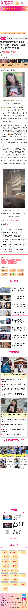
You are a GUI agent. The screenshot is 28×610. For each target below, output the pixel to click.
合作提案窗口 (16, 598)
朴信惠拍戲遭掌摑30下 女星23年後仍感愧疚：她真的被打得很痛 (10, 65)
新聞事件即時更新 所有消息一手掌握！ (12, 233)
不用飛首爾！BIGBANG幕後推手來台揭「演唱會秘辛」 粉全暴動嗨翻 (17, 65)
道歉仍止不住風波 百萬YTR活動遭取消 (12, 230)
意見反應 (4, 600)
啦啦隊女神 (9, 100)
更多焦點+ (14, 538)
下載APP (4, 270)
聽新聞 (2, 38)
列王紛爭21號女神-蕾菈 (13, 220)
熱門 (23, 8)
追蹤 (3, 274)
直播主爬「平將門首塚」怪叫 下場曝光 (13, 385)
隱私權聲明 (14, 596)
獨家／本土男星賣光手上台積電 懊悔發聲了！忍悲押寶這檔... (12, 250)
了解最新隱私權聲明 (15, 607)
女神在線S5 (10, 224)
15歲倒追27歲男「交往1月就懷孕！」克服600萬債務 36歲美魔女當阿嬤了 (10, 465)
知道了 (24, 607)
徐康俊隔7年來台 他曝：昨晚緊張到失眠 (14, 421)
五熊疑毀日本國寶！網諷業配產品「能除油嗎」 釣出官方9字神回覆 (23, 460)
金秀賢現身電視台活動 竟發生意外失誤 (13, 425)
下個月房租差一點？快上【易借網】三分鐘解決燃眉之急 (11, 240)
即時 (18, 8)
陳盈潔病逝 (11, 8)
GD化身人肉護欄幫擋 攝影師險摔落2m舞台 (14, 430)
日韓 (7, 36)
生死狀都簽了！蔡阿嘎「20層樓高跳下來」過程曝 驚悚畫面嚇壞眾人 (24, 65)
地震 (17, 110)
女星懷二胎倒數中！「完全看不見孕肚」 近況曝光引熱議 (3, 65)
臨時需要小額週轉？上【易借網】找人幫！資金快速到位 (11, 245)
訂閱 (11, 270)
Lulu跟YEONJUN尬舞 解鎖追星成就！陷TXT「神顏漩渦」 (9, 460)
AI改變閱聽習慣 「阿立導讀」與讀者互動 (18, 517)
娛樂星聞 (2, 36)
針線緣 (3, 8)
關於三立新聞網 (6, 596)
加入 (20, 270)
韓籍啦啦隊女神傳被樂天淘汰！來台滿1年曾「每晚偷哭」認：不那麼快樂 (20, 455)
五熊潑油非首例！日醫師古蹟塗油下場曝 (13, 395)
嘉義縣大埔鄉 (5, 107)
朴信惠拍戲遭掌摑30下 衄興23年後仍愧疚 (13, 380)
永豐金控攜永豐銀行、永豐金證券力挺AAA (18, 525)
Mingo (10, 134)
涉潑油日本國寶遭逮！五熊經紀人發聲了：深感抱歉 (23, 465)
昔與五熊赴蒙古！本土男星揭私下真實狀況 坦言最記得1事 (6, 455)
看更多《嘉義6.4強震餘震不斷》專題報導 (13, 33)
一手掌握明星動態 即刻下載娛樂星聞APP (12, 236)
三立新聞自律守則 (6, 598)
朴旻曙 (15, 100)
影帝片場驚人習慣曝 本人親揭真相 (13, 435)
